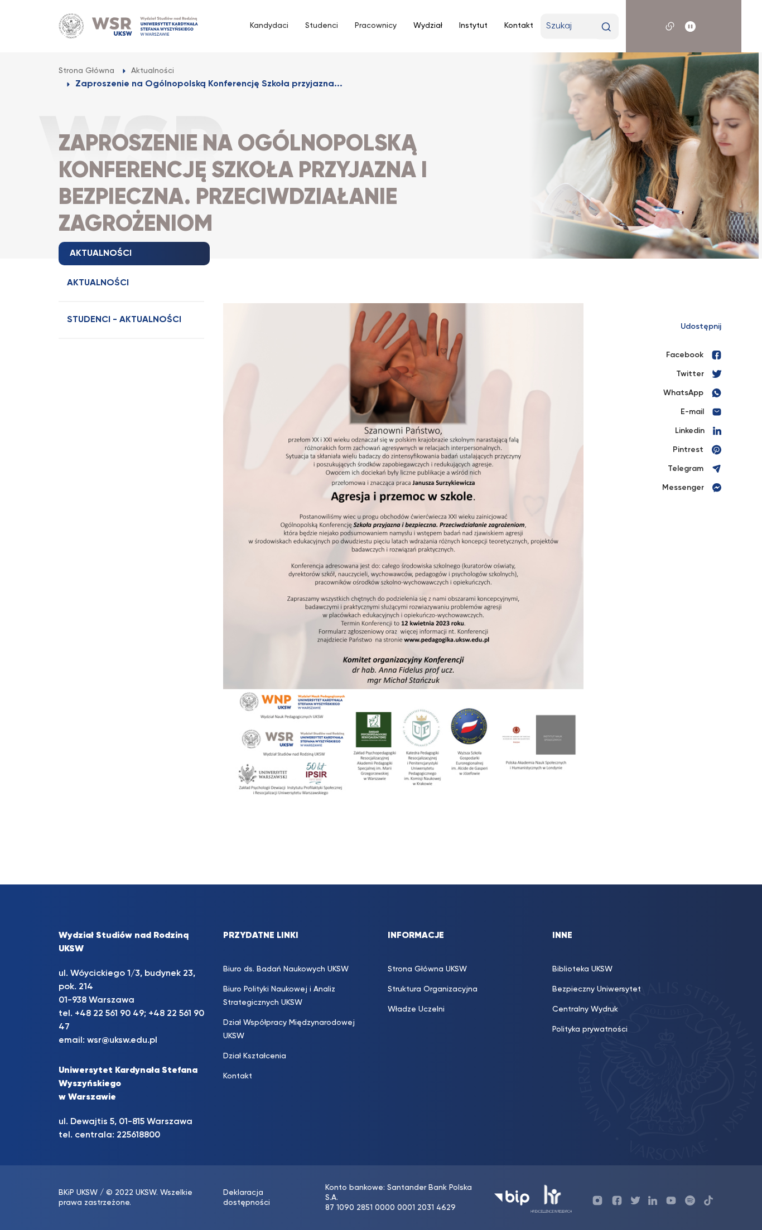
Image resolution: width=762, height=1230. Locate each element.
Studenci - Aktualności (124, 319)
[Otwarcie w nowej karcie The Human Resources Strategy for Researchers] (551, 1198)
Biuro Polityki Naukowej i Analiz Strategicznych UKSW (279, 996)
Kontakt (518, 26)
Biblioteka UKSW (582, 969)
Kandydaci (269, 26)
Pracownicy (376, 26)
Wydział (427, 26)
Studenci (321, 26)
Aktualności (98, 283)
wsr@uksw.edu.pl (122, 1040)
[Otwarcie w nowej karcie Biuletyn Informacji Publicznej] (511, 1197)
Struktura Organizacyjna (433, 989)
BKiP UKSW (78, 1193)
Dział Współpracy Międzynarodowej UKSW (289, 1029)
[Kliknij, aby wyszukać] (606, 27)
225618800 (138, 1135)
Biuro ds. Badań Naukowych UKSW (286, 969)
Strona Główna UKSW (427, 969)
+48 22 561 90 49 (109, 1013)
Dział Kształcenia (254, 1056)
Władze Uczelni (416, 1009)
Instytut (473, 26)
